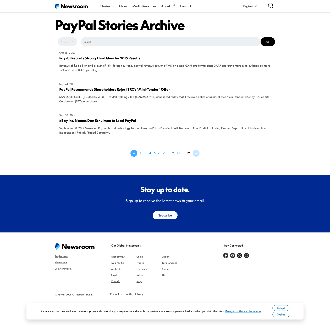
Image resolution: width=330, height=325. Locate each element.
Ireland (140, 275)
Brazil (114, 275)
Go (268, 41)
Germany (141, 268)
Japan (165, 256)
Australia (116, 268)
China (139, 256)
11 (183, 153)
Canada (115, 281)
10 (178, 153)
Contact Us (116, 294)
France (140, 262)
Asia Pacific (117, 262)
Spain (165, 268)
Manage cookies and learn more (243, 311)
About (165, 6)
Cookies (129, 294)
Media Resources (144, 6)
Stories (105, 6)
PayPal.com (61, 256)
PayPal (65, 42)
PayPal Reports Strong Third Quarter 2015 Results (99, 58)
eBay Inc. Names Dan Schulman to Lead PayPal (97, 120)
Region (248, 6)
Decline (281, 314)
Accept (281, 307)
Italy (139, 281)
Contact (185, 6)
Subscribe (165, 215)
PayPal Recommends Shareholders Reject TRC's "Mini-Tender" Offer (114, 89)
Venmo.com (61, 262)
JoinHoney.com (63, 268)
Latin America (169, 262)
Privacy (139, 294)
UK (163, 275)
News (123, 6)
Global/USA (118, 256)
